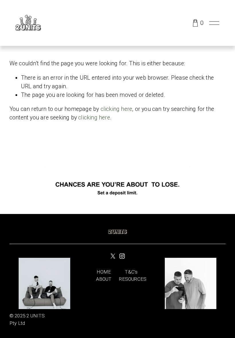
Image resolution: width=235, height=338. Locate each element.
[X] (113, 256)
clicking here (116, 109)
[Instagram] (122, 256)
